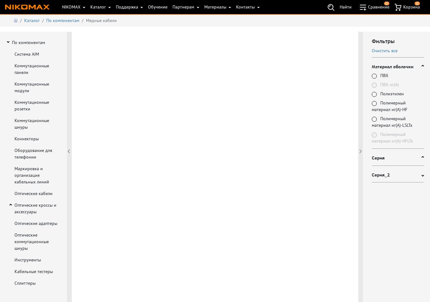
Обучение (157, 7)
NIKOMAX (72, 7)
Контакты (246, 7)
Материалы (216, 7)
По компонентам (62, 20)
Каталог (98, 7)
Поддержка (127, 7)
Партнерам (184, 7)
